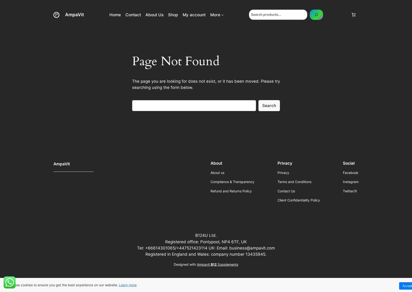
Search (269, 105)
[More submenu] (222, 15)
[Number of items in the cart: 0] (354, 15)
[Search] (316, 15)
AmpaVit (74, 14)
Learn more (128, 285)
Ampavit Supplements (217, 264)
